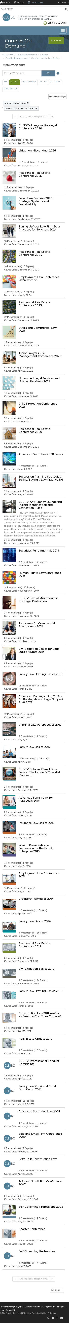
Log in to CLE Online (57, 22)
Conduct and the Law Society (45, 58)
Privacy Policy (6, 1307)
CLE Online (8, 54)
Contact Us (63, 2)
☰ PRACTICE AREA (14, 65)
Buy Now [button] (56, 40)
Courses (44, 54)
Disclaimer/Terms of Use (36, 1307)
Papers (43, 82)
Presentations (29, 82)
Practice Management (16, 58)
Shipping (61, 1307)
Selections (55, 82)
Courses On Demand (27, 54)
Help (2, 1310)
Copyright (18, 1307)
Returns (51, 1307)
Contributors (10, 89)
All (5, 82)
